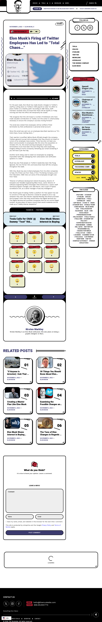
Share (59, 24)
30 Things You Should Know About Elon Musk (50, 374)
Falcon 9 (84, 221)
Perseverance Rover (84, 215)
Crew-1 (89, 233)
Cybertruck (81, 199)
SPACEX (75, 49)
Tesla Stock (80, 233)
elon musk (79, 211)
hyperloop (81, 201)
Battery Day (89, 227)
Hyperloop (86, 108)
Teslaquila (79, 237)
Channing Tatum (88, 235)
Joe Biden (77, 235)
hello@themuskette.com (44, 602)
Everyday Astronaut (80, 241)
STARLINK (75, 52)
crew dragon (79, 207)
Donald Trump (90, 205)
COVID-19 (86, 203)
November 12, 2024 (87, 92)
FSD (77, 209)
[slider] (56, 98)
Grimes (89, 225)
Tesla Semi (78, 219)
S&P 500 (88, 239)
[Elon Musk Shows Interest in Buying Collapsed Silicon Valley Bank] (12, 423)
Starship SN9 (88, 219)
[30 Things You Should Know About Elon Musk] (45, 362)
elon (86, 211)
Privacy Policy (46, 525)
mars (93, 203)
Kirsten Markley (34, 329)
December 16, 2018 (86, 118)
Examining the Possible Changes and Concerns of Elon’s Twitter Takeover (50, 405)
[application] (35, 98)
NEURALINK (76, 58)
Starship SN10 (78, 205)
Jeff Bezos (77, 203)
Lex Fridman (89, 237)
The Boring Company (86, 121)
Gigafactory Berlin (84, 231)
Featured (39, 210)
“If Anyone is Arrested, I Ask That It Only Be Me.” (18, 374)
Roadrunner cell (84, 229)
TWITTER (75, 55)
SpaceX (84, 135)
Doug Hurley (84, 213)
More (84, 178)
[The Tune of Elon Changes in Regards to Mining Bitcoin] (45, 423)
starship (88, 195)
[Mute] (53, 98)
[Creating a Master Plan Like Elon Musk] (12, 392)
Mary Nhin (80, 239)
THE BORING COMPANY (80, 63)
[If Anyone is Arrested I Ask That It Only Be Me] (12, 362)
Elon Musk (29, 27)
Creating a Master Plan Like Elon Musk (16, 403)
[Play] (11, 98)
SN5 (91, 211)
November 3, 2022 (16, 27)
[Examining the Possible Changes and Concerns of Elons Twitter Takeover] (45, 392)
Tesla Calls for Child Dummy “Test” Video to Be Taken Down (21, 221)
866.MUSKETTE (41, 605)
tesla (89, 199)
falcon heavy (78, 217)
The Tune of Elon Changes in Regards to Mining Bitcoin (51, 435)
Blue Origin (90, 207)
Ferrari (92, 241)
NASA (84, 94)
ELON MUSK (76, 66)
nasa (89, 201)
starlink (81, 197)
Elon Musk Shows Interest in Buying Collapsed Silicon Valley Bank (50, 223)
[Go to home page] (18, 6)
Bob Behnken (81, 225)
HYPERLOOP (76, 60)
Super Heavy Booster (84, 223)
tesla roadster (86, 209)
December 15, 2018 (86, 105)
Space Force (84, 243)
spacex (88, 197)
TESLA (74, 46)
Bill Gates (79, 227)
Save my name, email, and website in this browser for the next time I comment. (35, 521)
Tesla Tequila (90, 217)
